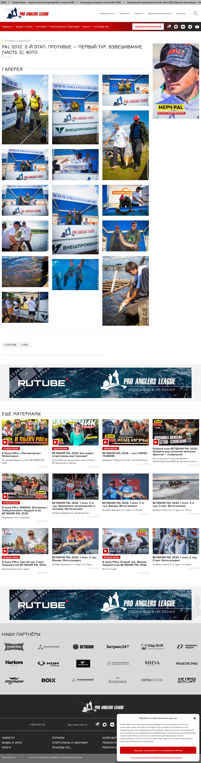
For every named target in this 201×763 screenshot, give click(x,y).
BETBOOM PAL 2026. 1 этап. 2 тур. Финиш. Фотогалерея (74, 558)
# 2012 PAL (10, 344)
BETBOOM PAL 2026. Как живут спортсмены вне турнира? (73, 454)
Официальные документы (160, 13)
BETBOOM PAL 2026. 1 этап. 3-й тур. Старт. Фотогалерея (173, 504)
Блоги (86, 26)
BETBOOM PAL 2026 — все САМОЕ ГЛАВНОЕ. (124, 454)
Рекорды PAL (101, 26)
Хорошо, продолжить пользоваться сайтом (158, 750)
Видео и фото (24, 26)
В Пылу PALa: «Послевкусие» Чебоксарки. (21, 454)
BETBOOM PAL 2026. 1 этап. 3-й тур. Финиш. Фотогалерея (123, 504)
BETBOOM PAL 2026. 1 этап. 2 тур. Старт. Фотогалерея (175, 558)
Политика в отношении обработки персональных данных (156, 757)
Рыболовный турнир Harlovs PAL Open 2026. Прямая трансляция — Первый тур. (140, 2)
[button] (194, 718)
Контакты (181, 13)
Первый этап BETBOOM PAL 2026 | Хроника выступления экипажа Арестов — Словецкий (175, 451)
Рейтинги (139, 13)
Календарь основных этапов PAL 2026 (72, 2)
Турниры (41, 26)
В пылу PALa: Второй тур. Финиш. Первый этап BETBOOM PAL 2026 (124, 563)
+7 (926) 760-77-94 (37, 724)
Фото (53, 40)
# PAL (25, 344)
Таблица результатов (148, 26)
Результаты (125, 13)
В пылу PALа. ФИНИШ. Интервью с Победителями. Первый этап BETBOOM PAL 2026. (25, 510)
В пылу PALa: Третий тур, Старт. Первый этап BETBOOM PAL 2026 (24, 563)
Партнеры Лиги (9, 757)
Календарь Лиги (107, 13)
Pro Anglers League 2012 (17, 40)
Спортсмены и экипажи (65, 26)
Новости (7, 26)
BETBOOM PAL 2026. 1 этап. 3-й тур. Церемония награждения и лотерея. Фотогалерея (73, 506)
